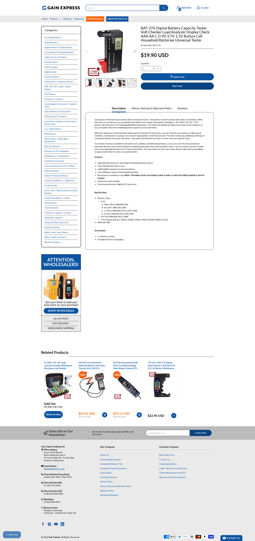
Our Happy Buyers (108, 477)
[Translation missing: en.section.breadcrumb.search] (163, 8)
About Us (104, 455)
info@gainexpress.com (54, 468)
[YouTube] (56, 524)
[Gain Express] (61, 8)
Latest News (106, 472)
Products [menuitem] (54, 19)
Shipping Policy (107, 490)
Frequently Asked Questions (113, 468)
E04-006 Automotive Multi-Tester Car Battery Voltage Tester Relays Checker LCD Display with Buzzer (125, 365)
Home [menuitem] (45, 19)
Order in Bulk (53, 414)
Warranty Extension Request (172, 477)
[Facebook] (43, 524)
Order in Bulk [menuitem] (95, 19)
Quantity (145, 63)
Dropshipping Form (168, 464)
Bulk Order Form (166, 455)
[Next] (86, 51)
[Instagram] (49, 524)
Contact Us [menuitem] (79, 19)
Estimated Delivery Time (111, 464)
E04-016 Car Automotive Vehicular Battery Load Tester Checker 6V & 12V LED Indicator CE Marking (92, 365)
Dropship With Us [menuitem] (117, 19)
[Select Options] (173, 415)
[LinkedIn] (62, 524)
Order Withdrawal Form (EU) (172, 472)
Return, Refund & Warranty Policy (115, 486)
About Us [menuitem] (67, 19)
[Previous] (134, 51)
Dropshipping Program (110, 459)
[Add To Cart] (104, 414)
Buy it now (177, 86)
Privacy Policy (106, 481)
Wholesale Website (109, 495)
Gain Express (54, 537)
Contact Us (164, 459)
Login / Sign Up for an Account (173, 468)
